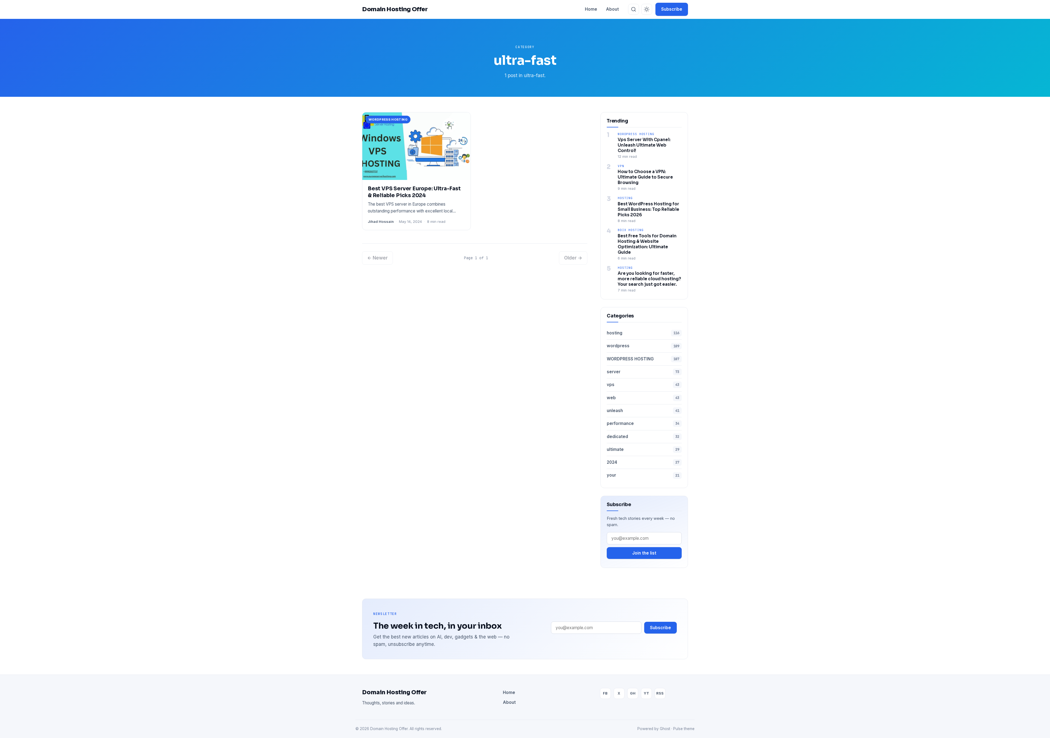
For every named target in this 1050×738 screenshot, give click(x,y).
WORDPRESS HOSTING (636, 134)
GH (632, 693)
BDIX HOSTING (630, 230)
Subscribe (671, 9)
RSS (660, 693)
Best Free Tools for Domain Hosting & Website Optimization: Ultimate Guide (647, 244)
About (612, 9)
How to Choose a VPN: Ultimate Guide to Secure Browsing (645, 177)
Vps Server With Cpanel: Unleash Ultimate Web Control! (644, 145)
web (643, 397)
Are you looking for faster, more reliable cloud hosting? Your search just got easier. (649, 279)
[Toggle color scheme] (646, 9)
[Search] (633, 9)
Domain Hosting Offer (394, 692)
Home (591, 9)
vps (643, 384)
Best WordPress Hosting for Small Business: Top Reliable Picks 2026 (648, 209)
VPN (621, 166)
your (643, 475)
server (643, 371)
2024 (643, 462)
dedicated (643, 436)
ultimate (643, 449)
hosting (625, 198)
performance (643, 423)
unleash (643, 410)
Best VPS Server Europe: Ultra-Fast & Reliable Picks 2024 (414, 192)
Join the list (644, 553)
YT (646, 693)
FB (605, 693)
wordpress (643, 345)
